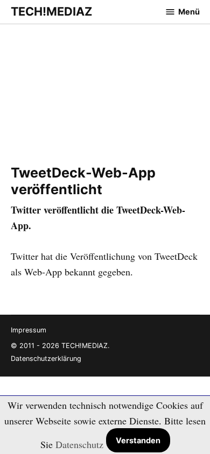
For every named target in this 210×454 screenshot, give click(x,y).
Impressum (28, 330)
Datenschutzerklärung (46, 358)
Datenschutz (79, 444)
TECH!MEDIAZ (51, 11)
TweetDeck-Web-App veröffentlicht (83, 181)
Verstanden (138, 440)
